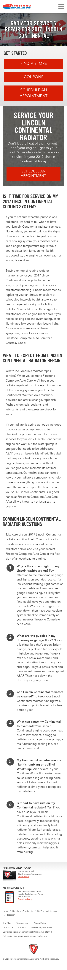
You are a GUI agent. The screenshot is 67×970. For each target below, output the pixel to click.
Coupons (33, 77)
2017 (39, 911)
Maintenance (51, 911)
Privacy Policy (40, 923)
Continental (28, 911)
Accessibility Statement (41, 928)
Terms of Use (22, 923)
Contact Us (8, 928)
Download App (25, 899)
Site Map (7, 923)
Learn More (23, 877)
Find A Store (33, 64)
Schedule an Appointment (33, 93)
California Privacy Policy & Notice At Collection (25, 937)
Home (5, 911)
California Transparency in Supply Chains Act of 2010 (27, 932)
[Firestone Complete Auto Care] (17, 6)
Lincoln (15, 911)
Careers (22, 928)
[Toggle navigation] (61, 6)
